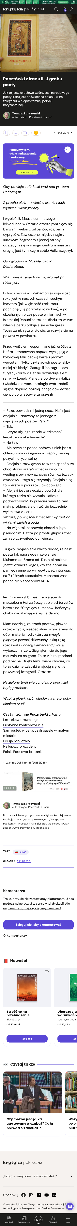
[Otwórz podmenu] (71, 1176)
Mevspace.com (31, 1208)
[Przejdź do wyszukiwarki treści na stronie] (56, 9)
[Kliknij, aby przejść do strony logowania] (71, 9)
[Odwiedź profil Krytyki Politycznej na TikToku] (39, 1195)
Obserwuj (53, 1222)
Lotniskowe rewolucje (20, 719)
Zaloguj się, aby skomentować (39, 925)
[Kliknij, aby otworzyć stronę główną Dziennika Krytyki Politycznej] (38, 1220)
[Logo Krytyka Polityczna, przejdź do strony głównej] (23, 9)
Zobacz (27, 1038)
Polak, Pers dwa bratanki (22, 751)
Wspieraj (9, 1222)
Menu (68, 1222)
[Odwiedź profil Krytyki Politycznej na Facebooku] (23, 1195)
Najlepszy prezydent (19, 746)
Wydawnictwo (24, 1222)
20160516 (24, 861)
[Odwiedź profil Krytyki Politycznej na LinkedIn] (54, 1195)
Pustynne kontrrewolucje (23, 725)
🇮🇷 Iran (21, 852)
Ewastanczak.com (61, 1208)
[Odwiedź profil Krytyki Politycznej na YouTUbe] (46, 1195)
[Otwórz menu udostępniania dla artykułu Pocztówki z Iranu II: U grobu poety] (15, 133)
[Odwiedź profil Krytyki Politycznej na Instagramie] (31, 1195)
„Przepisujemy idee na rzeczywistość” (30, 1176)
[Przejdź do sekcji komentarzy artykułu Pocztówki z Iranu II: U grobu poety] (25, 133)
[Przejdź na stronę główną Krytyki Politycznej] (22, 1163)
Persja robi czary (16, 741)
